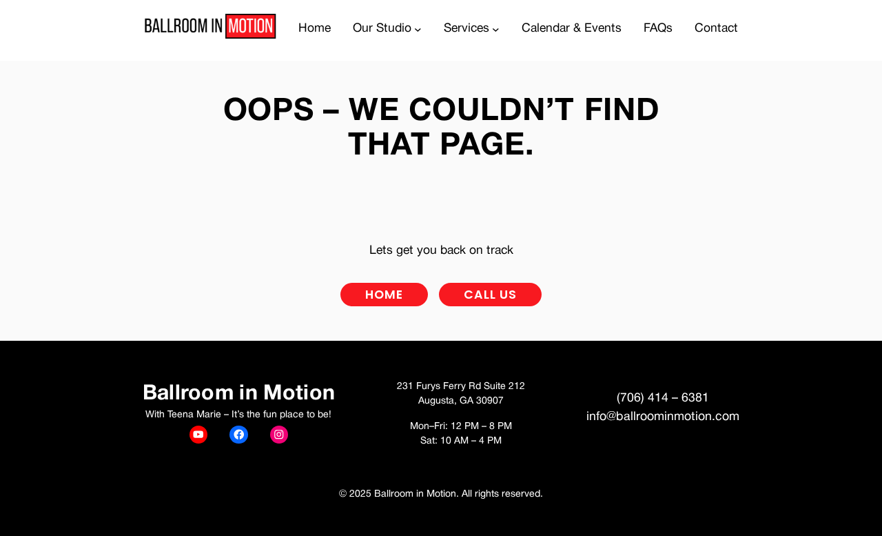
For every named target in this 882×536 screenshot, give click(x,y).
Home (384, 294)
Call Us (490, 294)
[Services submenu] (496, 29)
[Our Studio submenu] (418, 29)
